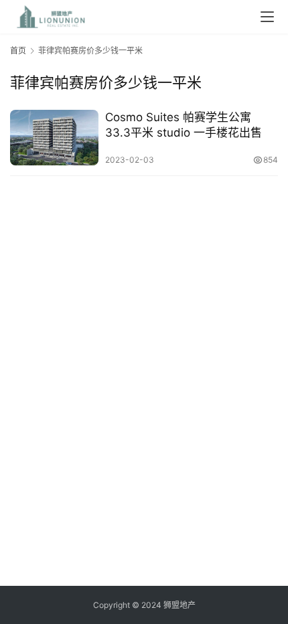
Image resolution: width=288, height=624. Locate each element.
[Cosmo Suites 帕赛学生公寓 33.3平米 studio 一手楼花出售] (54, 137)
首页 (18, 51)
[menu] (267, 17)
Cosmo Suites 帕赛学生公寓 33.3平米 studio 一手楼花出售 (183, 124)
